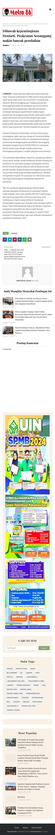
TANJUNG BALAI (12, 706)
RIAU (8, 702)
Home (17, 827)
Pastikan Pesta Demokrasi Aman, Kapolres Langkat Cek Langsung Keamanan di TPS (30, 810)
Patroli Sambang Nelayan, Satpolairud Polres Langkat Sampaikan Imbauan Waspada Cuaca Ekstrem (32, 330)
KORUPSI (10, 677)
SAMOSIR (16, 702)
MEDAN (36, 685)
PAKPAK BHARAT (12, 697)
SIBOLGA (26, 702)
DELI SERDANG (12, 673)
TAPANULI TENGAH (13, 710)
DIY (21, 673)
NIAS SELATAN (12, 689)
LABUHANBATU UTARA (36, 681)
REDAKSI (21, 797)
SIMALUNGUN (37, 702)
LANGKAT (13, 24)
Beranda (5, 24)
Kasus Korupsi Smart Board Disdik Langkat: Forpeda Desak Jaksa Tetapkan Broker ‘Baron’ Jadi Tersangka (33, 758)
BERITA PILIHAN (21, 668)
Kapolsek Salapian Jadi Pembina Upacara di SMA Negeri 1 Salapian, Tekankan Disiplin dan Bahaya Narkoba (33, 786)
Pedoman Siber (36, 827)
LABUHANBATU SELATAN (16, 681)
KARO (37, 673)
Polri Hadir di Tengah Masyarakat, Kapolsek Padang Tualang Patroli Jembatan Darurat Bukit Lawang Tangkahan (31, 744)
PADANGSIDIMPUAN (33, 693)
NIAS (43, 685)
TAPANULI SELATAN (28, 706)
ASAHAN (10, 668)
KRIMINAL (19, 677)
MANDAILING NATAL (23, 685)
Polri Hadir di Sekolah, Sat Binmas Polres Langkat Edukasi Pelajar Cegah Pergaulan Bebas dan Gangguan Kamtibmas (33, 301)
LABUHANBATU (31, 677)
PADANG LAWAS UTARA (15, 693)
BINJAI (32, 668)
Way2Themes (26, 831)
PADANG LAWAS (25, 689)
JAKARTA (29, 673)
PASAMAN (25, 697)
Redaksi (6, 45)
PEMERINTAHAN (37, 697)
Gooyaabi (44, 831)
